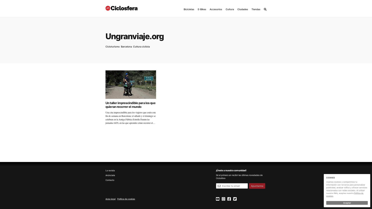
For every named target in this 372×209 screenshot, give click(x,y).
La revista (110, 170)
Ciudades (242, 9)
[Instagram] (223, 199)
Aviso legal (110, 199)
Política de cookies (126, 199)
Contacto (109, 180)
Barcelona (126, 46)
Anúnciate (110, 175)
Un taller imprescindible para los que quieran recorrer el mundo (130, 105)
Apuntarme (257, 185)
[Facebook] (229, 199)
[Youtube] (217, 199)
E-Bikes (202, 9)
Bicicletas (189, 9)
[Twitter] (235, 199)
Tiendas (256, 9)
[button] (189, 8)
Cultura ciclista (141, 46)
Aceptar (347, 203)
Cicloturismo (112, 46)
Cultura (230, 9)
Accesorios (216, 9)
